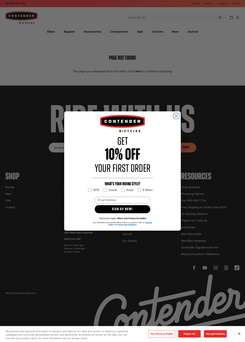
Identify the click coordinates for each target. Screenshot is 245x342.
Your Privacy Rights (161, 333)
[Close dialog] (176, 116)
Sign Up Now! (122, 209)
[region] (122, 334)
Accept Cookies (215, 333)
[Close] (239, 334)
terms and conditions (127, 224)
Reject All (189, 333)
